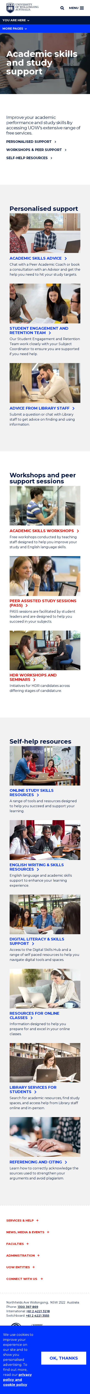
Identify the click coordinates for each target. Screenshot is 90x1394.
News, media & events (25, 1232)
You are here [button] (14, 20)
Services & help (20, 1220)
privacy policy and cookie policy (17, 1380)
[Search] (62, 8)
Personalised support (29, 142)
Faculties (15, 1244)
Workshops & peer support (34, 150)
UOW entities (18, 1267)
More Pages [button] (13, 28)
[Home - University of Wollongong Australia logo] (22, 8)
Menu (73, 8)
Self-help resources (27, 158)
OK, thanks (64, 1358)
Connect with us (22, 1279)
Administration (20, 1255)
